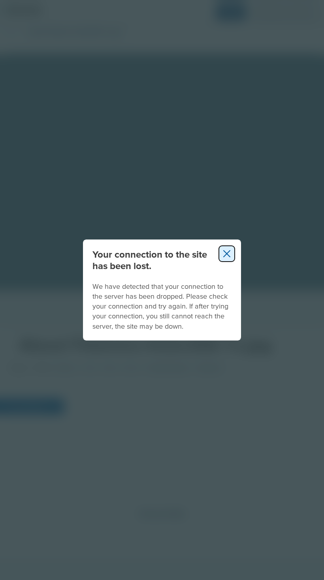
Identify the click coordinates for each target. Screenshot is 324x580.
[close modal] (227, 254)
